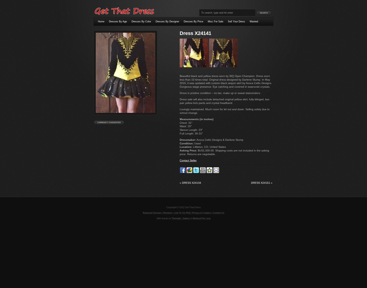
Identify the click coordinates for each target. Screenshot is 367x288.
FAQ (188, 213)
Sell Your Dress (236, 21)
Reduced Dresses (152, 213)
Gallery (186, 218)
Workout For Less (201, 218)
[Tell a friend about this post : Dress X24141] (216, 172)
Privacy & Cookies (201, 213)
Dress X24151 (261, 182)
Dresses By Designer (167, 21)
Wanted (254, 21)
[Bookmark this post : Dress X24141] (209, 172)
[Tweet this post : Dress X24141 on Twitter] (196, 172)
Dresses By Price (193, 21)
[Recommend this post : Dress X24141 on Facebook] (183, 172)
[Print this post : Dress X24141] (203, 172)
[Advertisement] (183, 253)
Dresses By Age (118, 21)
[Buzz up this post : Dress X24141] (189, 172)
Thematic (176, 218)
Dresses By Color (141, 21)
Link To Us (179, 213)
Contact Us (218, 213)
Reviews (167, 213)
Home (101, 21)
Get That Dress (124, 10)
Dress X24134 (190, 182)
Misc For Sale (215, 21)
